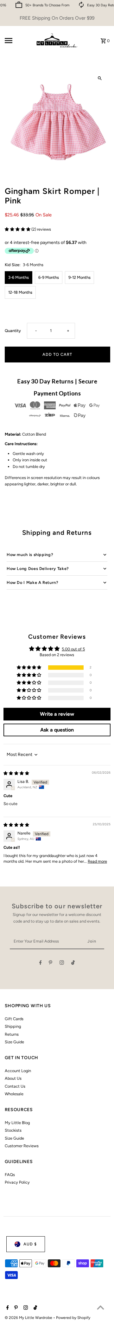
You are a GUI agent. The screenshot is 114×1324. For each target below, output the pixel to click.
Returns (12, 1034)
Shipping (13, 1026)
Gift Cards (14, 1018)
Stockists (13, 1130)
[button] (18, 229)
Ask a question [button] (57, 730)
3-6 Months (18, 277)
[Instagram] (62, 963)
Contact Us (15, 1086)
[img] (16, 773)
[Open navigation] (16, 40)
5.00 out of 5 (73, 649)
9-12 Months (79, 277)
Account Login (18, 1070)
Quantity (13, 330)
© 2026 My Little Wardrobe (29, 1317)
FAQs (10, 1174)
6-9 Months (48, 277)
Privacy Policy (17, 1182)
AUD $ (30, 1244)
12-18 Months (20, 292)
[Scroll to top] (100, 1307)
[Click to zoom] (100, 78)
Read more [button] (97, 861)
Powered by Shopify (73, 1317)
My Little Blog (17, 1122)
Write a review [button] (57, 714)
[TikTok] (73, 963)
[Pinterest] (50, 963)
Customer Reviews (22, 1145)
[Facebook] (40, 963)
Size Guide (14, 1041)
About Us (13, 1078)
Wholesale (14, 1093)
